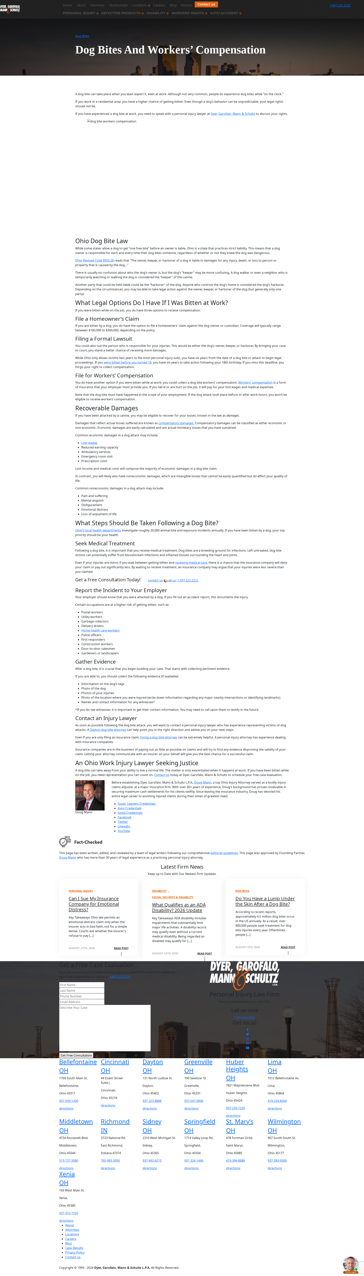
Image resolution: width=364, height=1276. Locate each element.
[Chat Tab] (182, 638)
